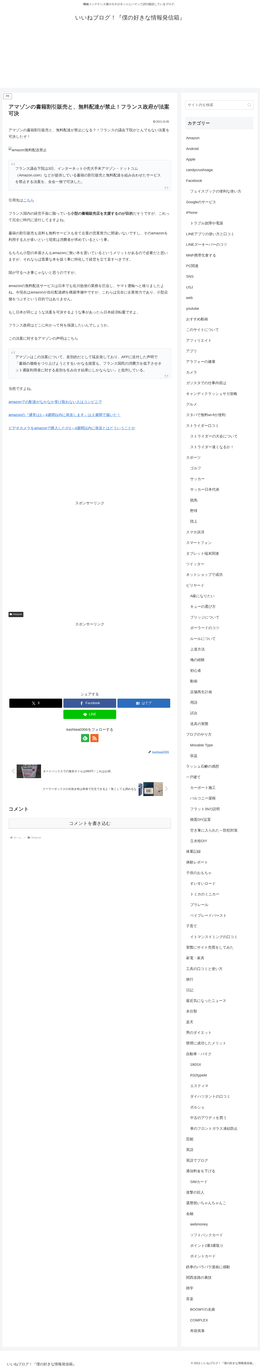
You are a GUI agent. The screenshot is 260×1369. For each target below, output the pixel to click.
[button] (249, 105)
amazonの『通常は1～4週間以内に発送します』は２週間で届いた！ (65, 415)
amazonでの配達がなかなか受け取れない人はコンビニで (55, 402)
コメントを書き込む (90, 823)
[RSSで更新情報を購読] (94, 738)
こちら (28, 200)
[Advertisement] (130, 59)
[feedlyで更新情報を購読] (85, 738)
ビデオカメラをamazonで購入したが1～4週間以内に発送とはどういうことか (72, 428)
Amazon (17, 614)
